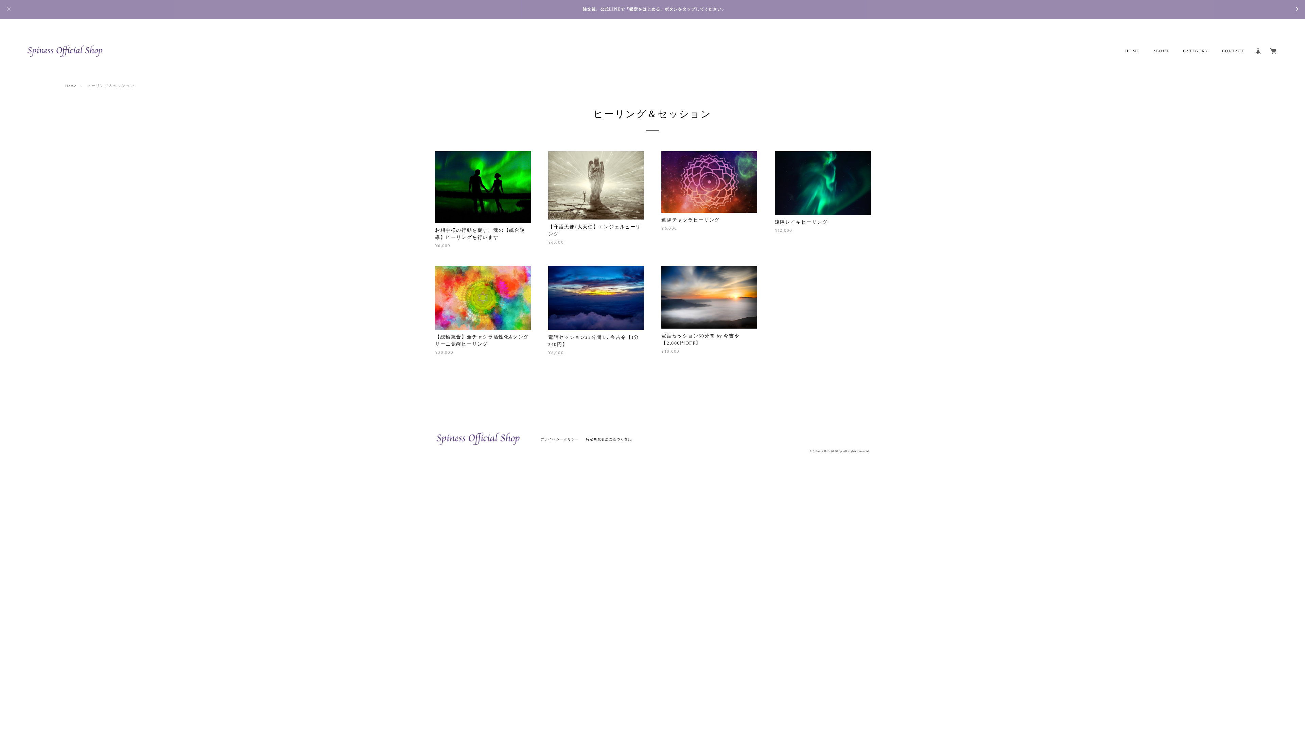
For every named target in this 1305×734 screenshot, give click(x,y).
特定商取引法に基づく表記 (609, 439)
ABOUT (1161, 51)
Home (70, 86)
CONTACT (1233, 51)
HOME (1132, 51)
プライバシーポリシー (560, 439)
